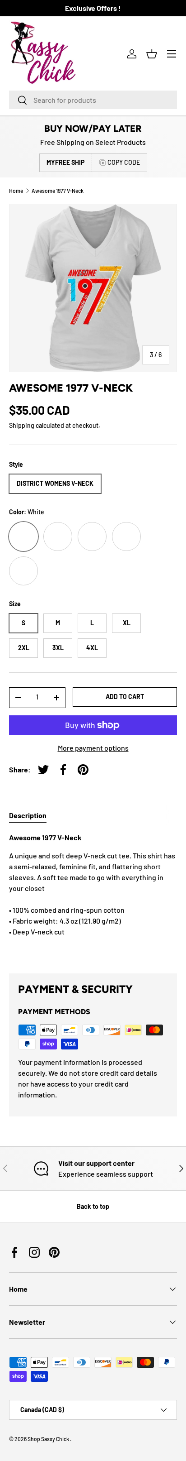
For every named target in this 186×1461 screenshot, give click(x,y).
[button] (152, 54)
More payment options (93, 747)
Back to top (93, 1206)
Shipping (21, 425)
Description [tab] (27, 815)
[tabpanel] (93, 895)
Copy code (123, 162)
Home (16, 190)
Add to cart (125, 696)
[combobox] (93, 100)
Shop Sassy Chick (49, 1439)
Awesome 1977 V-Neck (58, 190)
